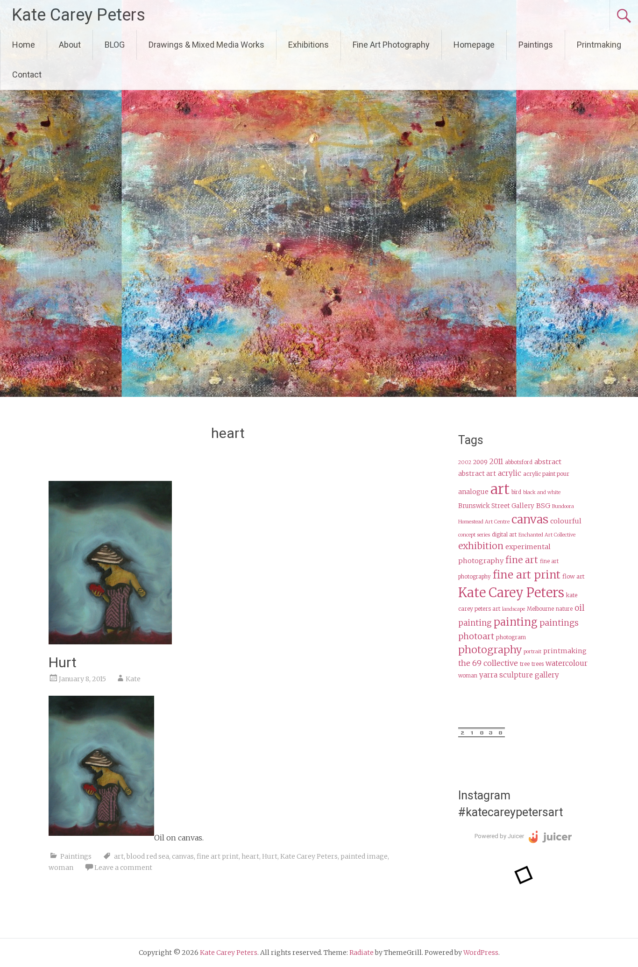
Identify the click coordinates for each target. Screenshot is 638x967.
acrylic (509, 473)
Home (23, 44)
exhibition (480, 545)
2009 (480, 462)
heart (250, 856)
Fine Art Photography (391, 44)
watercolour (567, 663)
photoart (476, 636)
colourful (565, 521)
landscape (513, 609)
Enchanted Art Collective (546, 535)
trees (538, 664)
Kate (133, 679)
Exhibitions (308, 44)
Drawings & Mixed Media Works (206, 44)
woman (61, 867)
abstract (547, 462)
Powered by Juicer (499, 836)
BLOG (115, 44)
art (119, 856)
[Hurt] (110, 641)
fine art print (218, 856)
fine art (521, 559)
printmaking (565, 651)
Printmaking (599, 44)
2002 (464, 462)
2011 (496, 461)
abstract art (477, 474)
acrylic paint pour (546, 473)
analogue (473, 492)
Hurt (63, 662)
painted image (364, 856)
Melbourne (540, 609)
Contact (27, 74)
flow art (573, 576)
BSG (543, 505)
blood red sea (148, 856)
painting (516, 621)
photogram (511, 637)
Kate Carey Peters (78, 15)
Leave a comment (123, 867)
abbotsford (518, 462)
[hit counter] (481, 735)
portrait (532, 652)
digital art (504, 534)
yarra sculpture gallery (519, 675)
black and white (541, 492)
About (70, 44)
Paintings (535, 44)
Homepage (474, 44)
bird (516, 492)
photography (490, 649)
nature (564, 609)
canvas (183, 856)
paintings (559, 623)
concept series (474, 535)
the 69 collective (488, 663)
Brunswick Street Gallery (496, 506)
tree (525, 664)
